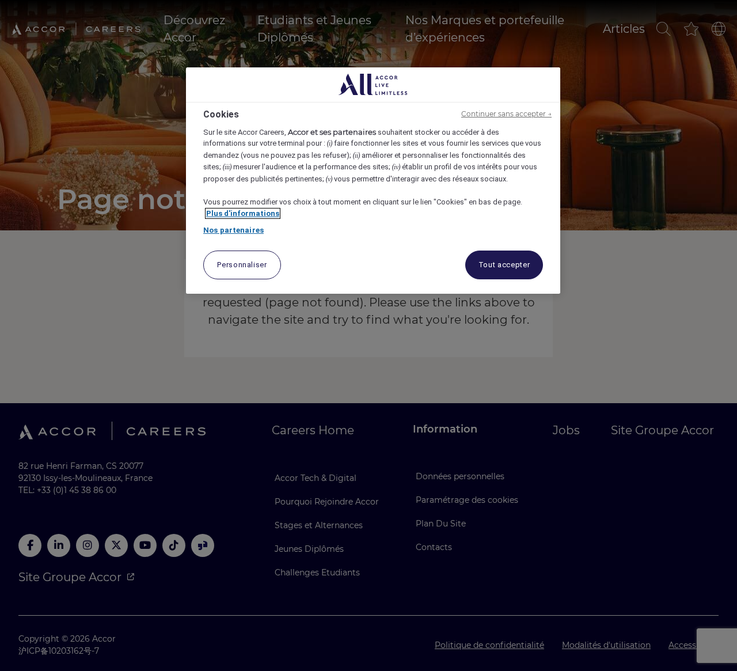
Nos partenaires (233, 230)
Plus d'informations (242, 213)
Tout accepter (504, 264)
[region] (373, 180)
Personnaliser (242, 264)
